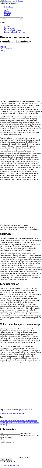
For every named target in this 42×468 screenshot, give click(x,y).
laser (1, 421)
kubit (24, 423)
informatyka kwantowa (15, 423)
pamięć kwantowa (24, 421)
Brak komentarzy (6, 49)
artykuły (29, 423)
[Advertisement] (21, 76)
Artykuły (3, 47)
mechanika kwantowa (10, 421)
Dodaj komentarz (6, 459)
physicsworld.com (25, 410)
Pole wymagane (25, 433)
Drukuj (2, 50)
